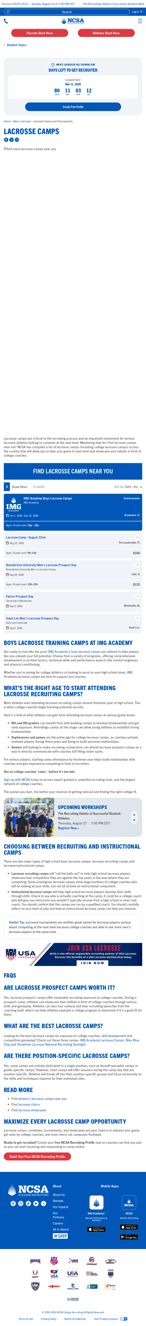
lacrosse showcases (32, 1110)
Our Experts (60, 1207)
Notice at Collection (75, 1318)
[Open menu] (119, 21)
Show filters (19, 487)
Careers (58, 1223)
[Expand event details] (137, 596)
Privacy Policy (48, 1318)
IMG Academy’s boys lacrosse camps (74, 651)
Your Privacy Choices (106, 1318)
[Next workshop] (134, 820)
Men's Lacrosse (22, 121)
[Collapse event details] (137, 537)
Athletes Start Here (106, 33)
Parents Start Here (40, 33)
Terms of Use (25, 1318)
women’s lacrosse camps (36, 1098)
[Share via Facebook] (6, 139)
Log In (136, 11)
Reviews (58, 1201)
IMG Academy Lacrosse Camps (102, 1040)
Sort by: (126, 486)
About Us (59, 1194)
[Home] (73, 21)
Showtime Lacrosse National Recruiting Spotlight (51, 1044)
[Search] (8, 12)
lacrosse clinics (29, 1104)
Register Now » (68, 825)
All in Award (61, 1229)
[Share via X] (11, 139)
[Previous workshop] (134, 814)
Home (7, 121)
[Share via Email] (16, 139)
